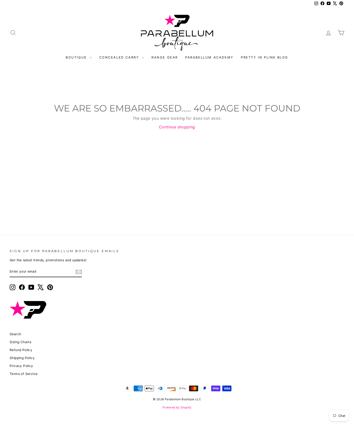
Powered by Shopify (177, 407)
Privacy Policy (21, 366)
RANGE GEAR (164, 57)
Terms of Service (24, 374)
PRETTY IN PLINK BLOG (264, 57)
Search (15, 334)
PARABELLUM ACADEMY (209, 57)
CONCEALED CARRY (120, 57)
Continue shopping (177, 127)
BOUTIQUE (77, 57)
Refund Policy (21, 350)
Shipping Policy (22, 358)
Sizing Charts (20, 342)
